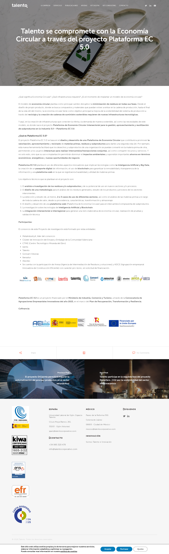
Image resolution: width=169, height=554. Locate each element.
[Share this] (18, 354)
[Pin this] (38, 354)
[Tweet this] (22, 354)
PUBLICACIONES (71, 5)
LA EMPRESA (45, 5)
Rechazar (124, 549)
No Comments (143, 353)
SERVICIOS (57, 5)
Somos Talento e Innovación (99, 442)
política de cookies (69, 551)
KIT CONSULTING (109, 5)
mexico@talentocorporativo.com (101, 429)
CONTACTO (123, 5)
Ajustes (140, 549)
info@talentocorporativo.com (63, 449)
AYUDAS (84, 5)
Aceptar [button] (107, 549)
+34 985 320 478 (57, 444)
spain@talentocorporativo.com (62, 431)
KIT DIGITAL (95, 5)
